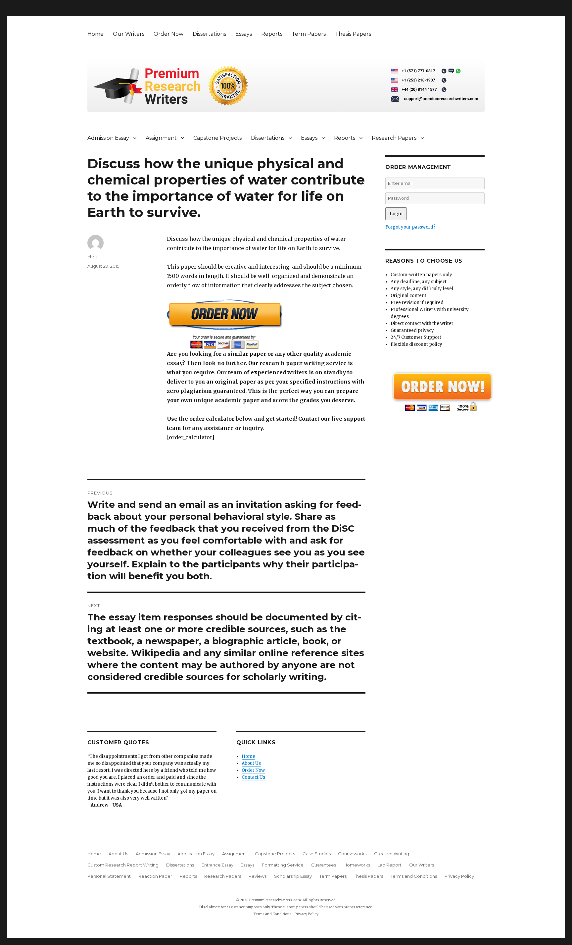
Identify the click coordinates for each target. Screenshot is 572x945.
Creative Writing (391, 853)
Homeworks (357, 864)
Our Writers (128, 34)
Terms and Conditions (414, 876)
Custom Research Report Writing (123, 864)
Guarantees (323, 864)
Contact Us (253, 777)
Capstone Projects (217, 138)
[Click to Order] (266, 324)
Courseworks (352, 853)
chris (92, 256)
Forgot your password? (410, 227)
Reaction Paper (155, 876)
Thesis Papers (353, 34)
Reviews (257, 876)
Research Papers (394, 138)
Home (95, 34)
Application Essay (196, 853)
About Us (251, 763)
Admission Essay (108, 138)
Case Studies (317, 853)
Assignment (161, 138)
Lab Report (389, 864)
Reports (271, 34)
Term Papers (309, 34)
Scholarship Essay (293, 876)
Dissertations (209, 34)
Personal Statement (109, 876)
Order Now (168, 34)
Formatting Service (283, 864)
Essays (243, 34)
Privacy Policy (459, 876)
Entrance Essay (217, 864)
